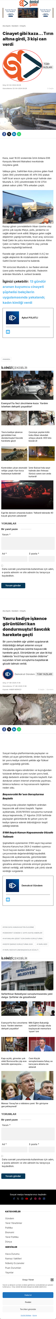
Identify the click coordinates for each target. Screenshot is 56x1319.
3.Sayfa (50, 88)
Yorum (6, 534)
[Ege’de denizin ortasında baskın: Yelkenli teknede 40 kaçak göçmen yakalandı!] (28, 494)
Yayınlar (9, 1272)
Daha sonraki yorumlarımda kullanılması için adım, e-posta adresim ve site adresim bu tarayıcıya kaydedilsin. (28, 572)
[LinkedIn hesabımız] (44, 1198)
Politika (9, 1227)
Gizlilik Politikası (26, 1315)
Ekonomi (9, 1232)
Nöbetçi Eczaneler (14, 1263)
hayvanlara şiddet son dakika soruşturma (23, 939)
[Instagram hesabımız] (22, 1198)
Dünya (8, 1241)
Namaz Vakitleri (13, 1258)
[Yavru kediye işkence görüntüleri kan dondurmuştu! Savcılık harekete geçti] (14, 420)
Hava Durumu (12, 1254)
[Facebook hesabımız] (14, 1198)
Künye (35, 1315)
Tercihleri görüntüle (28, 1309)
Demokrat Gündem (25, 674)
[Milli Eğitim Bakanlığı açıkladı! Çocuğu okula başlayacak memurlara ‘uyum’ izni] (42, 1010)
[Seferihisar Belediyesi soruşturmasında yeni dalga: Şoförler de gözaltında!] (28, 975)
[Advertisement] (28, 147)
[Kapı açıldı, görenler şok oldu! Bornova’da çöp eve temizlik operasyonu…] (14, 1046)
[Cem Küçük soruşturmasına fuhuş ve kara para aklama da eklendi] (42, 1046)
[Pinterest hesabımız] (35, 1198)
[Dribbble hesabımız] (40, 1198)
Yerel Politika (11, 1237)
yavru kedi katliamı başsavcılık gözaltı (21, 950)
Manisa (7, 359)
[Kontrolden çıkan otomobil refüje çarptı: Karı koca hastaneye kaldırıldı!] (14, 455)
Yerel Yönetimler (13, 1223)
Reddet (28, 1302)
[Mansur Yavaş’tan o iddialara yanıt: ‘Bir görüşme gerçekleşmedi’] (28, 1085)
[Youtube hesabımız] (26, 1198)
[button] (52, 1279)
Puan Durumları (13, 1268)
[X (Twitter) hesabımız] (18, 1198)
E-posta (34, 553)
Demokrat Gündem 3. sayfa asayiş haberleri (23, 933)
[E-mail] (8, 332)
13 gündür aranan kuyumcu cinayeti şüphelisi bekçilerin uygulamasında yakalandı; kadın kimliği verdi (24, 291)
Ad (4, 553)
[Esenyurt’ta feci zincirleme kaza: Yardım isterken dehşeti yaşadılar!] (28, 385)
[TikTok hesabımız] (31, 1198)
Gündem (49, 689)
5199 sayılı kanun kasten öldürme (19, 927)
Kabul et (28, 1295)
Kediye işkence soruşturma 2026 (18, 944)
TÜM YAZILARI (47, 66)
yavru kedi (42, 944)
